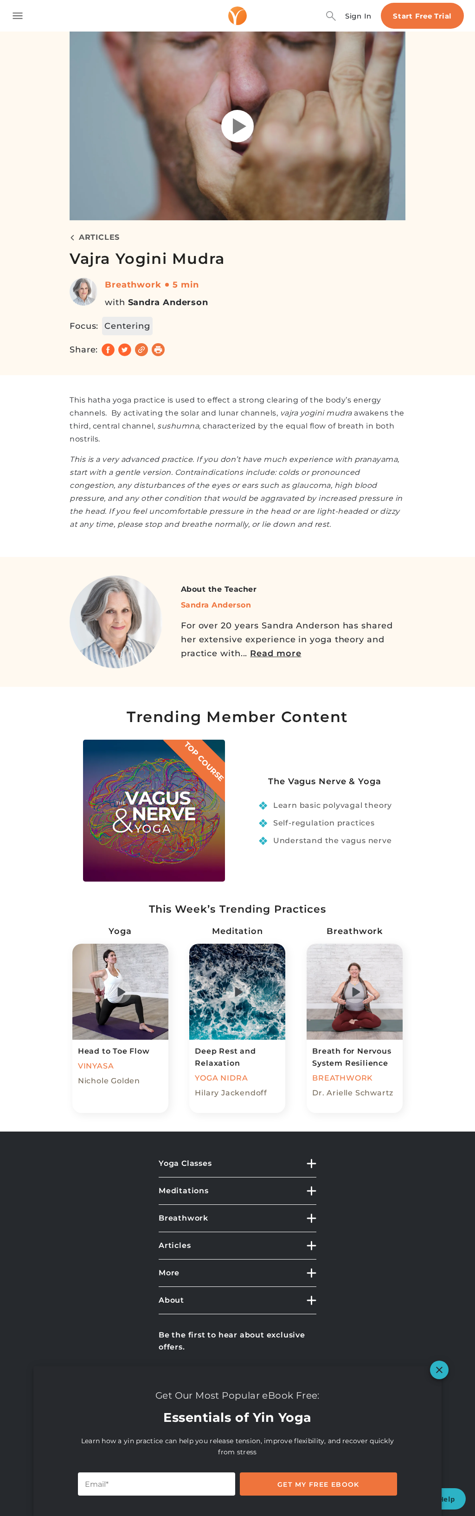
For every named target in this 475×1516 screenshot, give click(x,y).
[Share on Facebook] (108, 349)
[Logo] (237, 15)
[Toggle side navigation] (17, 15)
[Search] (331, 16)
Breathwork (133, 285)
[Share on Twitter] (124, 349)
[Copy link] (141, 349)
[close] (439, 1370)
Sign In (358, 16)
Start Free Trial (422, 16)
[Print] (158, 349)
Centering (127, 326)
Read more (275, 653)
